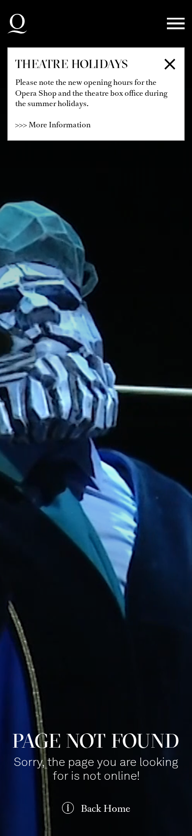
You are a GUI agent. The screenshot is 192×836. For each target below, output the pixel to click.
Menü (176, 24)
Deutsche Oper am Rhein (17, 24)
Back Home (105, 808)
